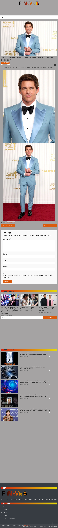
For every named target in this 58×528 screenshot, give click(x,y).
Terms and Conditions (9, 518)
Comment (7, 239)
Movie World (5, 62)
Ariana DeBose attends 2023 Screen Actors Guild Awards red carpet (50, 225)
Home (4, 507)
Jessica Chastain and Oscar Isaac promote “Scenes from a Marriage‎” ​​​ (47, 309)
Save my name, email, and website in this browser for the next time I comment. (27, 276)
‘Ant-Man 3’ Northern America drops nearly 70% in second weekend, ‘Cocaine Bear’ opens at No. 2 (34, 381)
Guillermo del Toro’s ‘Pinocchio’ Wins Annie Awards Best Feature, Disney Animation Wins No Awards (34, 353)
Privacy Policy (6, 515)
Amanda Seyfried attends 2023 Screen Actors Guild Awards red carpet (9, 225)
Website (5, 267)
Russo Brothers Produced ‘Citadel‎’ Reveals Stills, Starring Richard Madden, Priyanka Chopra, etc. (34, 395)
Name (5, 254)
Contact (5, 512)
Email (5, 260)
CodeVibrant (27, 525)
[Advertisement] (29, 10)
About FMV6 (6, 509)
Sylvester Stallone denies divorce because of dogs (27, 308)
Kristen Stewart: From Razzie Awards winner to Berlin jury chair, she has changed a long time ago (35, 409)
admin (14, 64)
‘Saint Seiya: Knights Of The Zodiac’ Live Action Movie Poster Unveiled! (33, 367)
